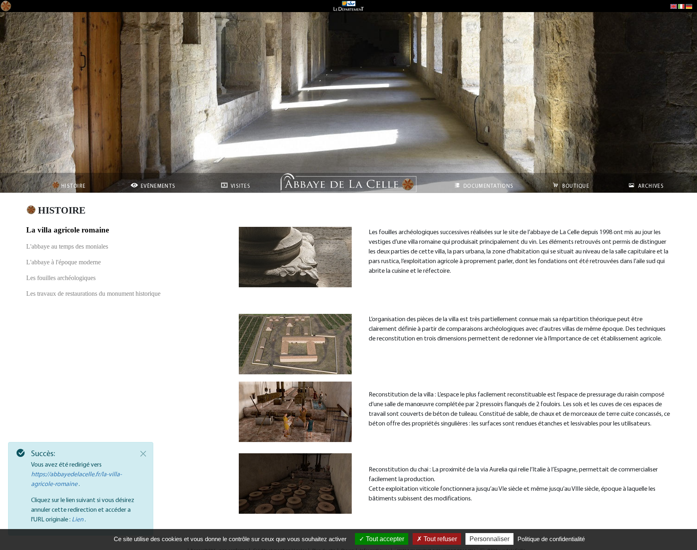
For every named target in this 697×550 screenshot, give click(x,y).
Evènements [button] (157, 186)
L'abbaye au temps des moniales (67, 246)
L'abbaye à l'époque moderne (63, 262)
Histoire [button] (73, 186)
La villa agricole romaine (67, 230)
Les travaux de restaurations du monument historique (93, 293)
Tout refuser (439, 538)
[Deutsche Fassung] (689, 6)
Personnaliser (489, 538)
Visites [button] (239, 186)
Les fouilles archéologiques (61, 277)
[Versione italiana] (681, 6)
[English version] (673, 6)
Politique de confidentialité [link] (551, 538)
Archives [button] (650, 186)
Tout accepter (384, 538)
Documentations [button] (488, 186)
